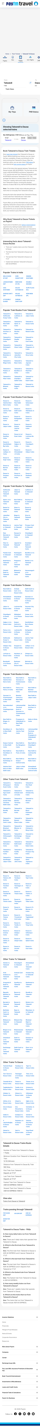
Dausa (23, 140)
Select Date (32, 138)
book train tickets (12, 154)
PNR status (29, 162)
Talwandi (8, 140)
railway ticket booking (28, 225)
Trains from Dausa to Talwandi (14, 1201)
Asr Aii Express (9, 135)
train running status (20, 164)
